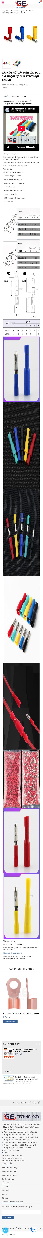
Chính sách (15, 96)
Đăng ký (4, 1194)
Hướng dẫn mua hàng (9, 1167)
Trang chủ (5, 11)
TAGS (24, 96)
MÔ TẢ (6, 96)
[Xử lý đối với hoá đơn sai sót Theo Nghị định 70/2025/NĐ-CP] (8, 1078)
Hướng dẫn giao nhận (9, 1175)
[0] (39, 2)
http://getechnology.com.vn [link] (12, 953)
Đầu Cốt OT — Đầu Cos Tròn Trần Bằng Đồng (21, 1013)
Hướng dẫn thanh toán (9, 1171)
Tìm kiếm (5, 1186)
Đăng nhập (5, 1190)
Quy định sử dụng (8, 1179)
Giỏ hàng (5, 1198)
